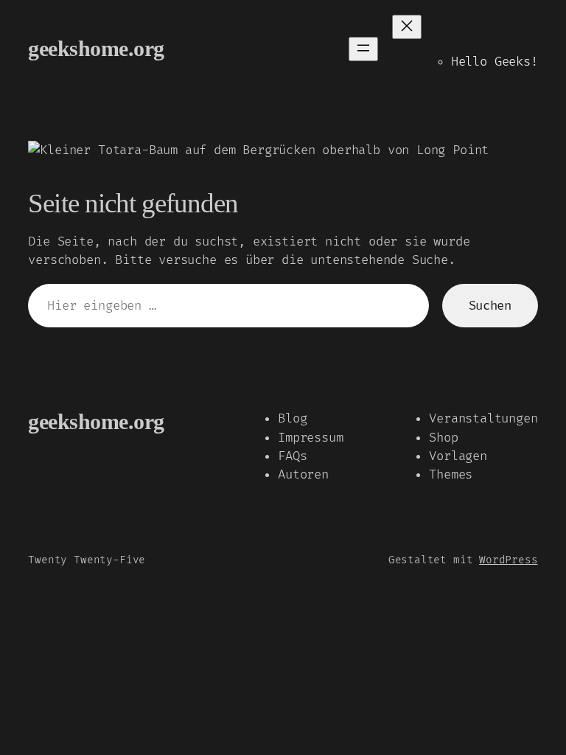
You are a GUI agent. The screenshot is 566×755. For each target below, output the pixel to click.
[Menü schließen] (407, 27)
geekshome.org (96, 48)
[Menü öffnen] (363, 49)
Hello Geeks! (494, 61)
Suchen (490, 305)
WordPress (508, 560)
